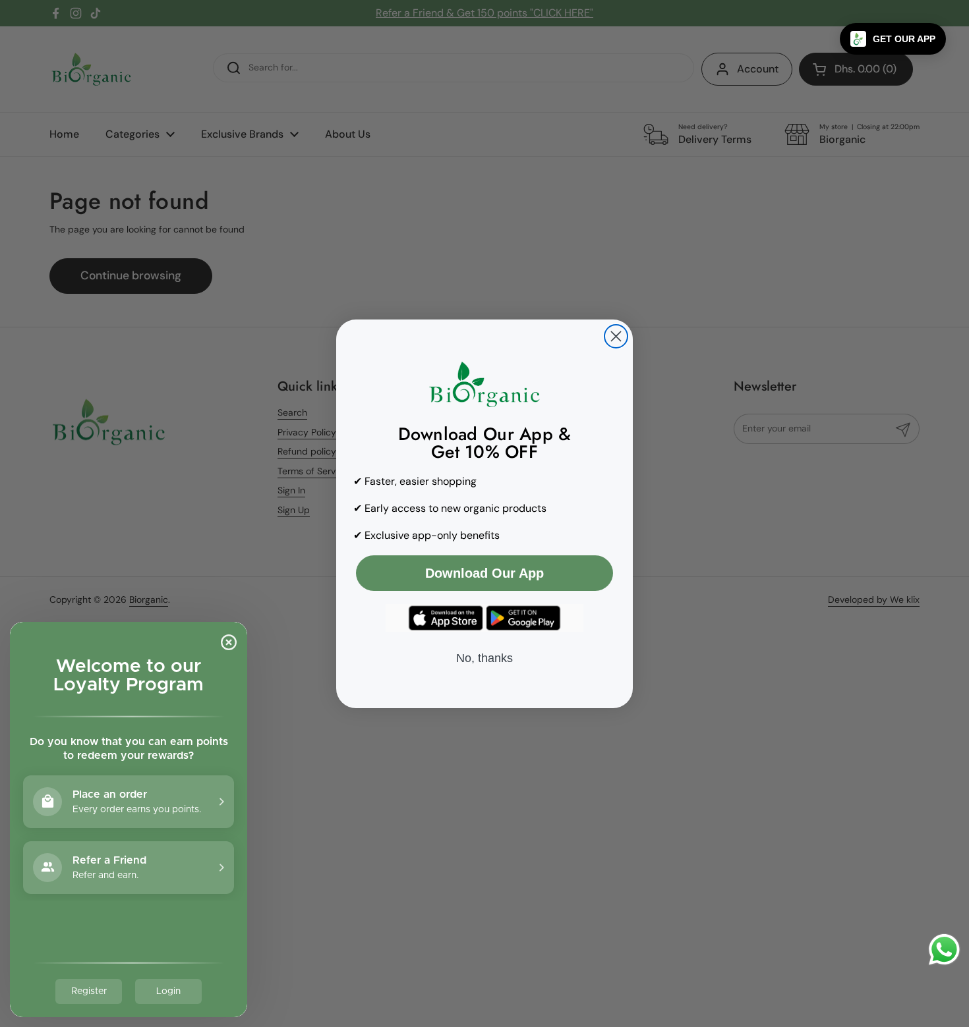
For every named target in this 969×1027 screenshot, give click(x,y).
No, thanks (484, 658)
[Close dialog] (616, 336)
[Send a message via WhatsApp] (944, 949)
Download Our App (484, 573)
